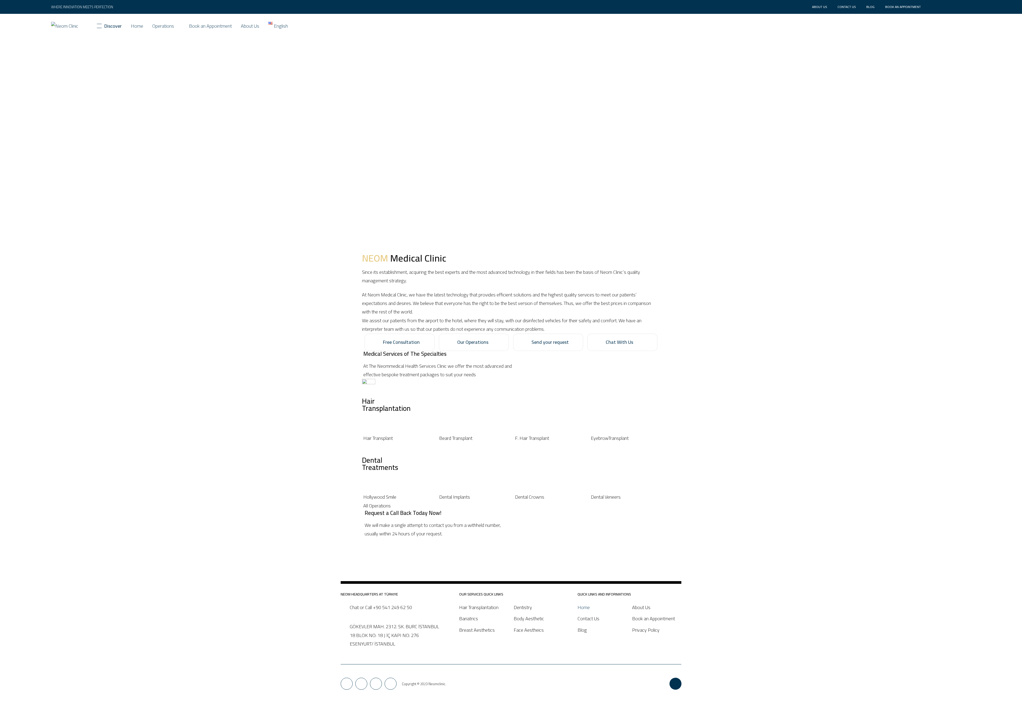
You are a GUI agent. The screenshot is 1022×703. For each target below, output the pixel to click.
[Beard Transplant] (473, 438)
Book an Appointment (903, 7)
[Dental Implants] (473, 497)
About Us (819, 7)
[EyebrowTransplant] (625, 438)
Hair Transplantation (478, 607)
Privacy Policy (646, 630)
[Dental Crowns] (549, 497)
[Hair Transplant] (397, 438)
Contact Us (847, 7)
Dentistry (523, 607)
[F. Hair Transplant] (549, 438)
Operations (163, 26)
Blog (870, 7)
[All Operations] (511, 506)
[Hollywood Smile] (397, 497)
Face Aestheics (529, 630)
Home (137, 26)
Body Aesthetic (529, 618)
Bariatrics (468, 618)
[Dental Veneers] (625, 497)
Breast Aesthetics (477, 630)
